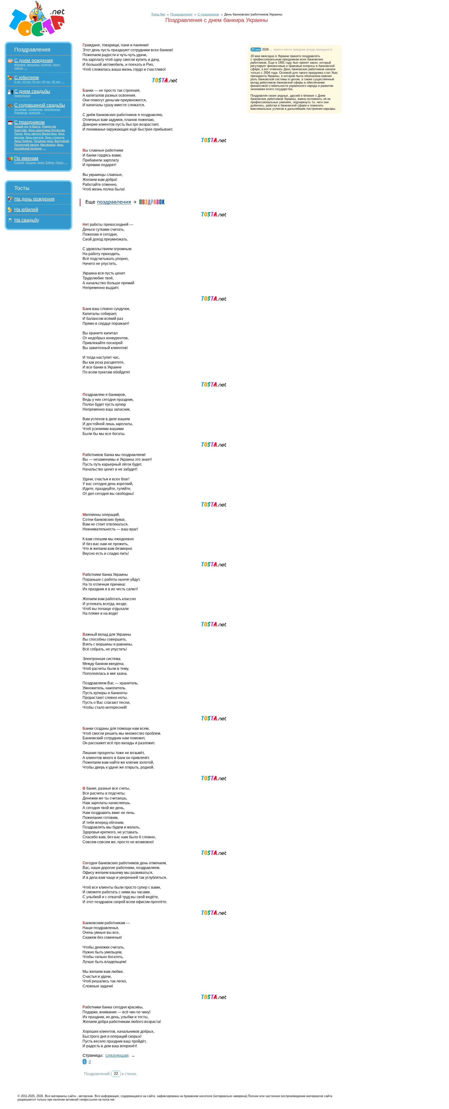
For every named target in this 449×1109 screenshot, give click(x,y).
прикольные (22, 95)
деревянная (52, 109)
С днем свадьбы (32, 91)
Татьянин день (43, 141)
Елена (50, 162)
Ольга (59, 162)
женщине (33, 64)
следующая (117, 1055)
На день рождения (34, 198)
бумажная (21, 112)
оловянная (35, 109)
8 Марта (34, 126)
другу (56, 64)
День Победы (23, 141)
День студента (54, 137)
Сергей (19, 162)
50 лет (26, 82)
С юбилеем (26, 77)
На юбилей (26, 209)
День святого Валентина (40, 133)
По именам (26, 158)
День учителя (34, 137)
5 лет (17, 82)
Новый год (21, 126)
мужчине (20, 64)
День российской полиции (38, 146)
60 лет (46, 82)
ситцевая (20, 109)
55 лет (36, 82)
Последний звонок (26, 144)
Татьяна (30, 162)
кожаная (34, 112)
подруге (46, 64)
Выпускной (61, 141)
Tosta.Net (158, 14)
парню (18, 68)
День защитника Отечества (46, 130)
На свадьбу (26, 220)
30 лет (56, 82)
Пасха (18, 133)
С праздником (29, 122)
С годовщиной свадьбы (39, 105)
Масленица (47, 144)
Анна (40, 162)
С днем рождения (33, 60)
